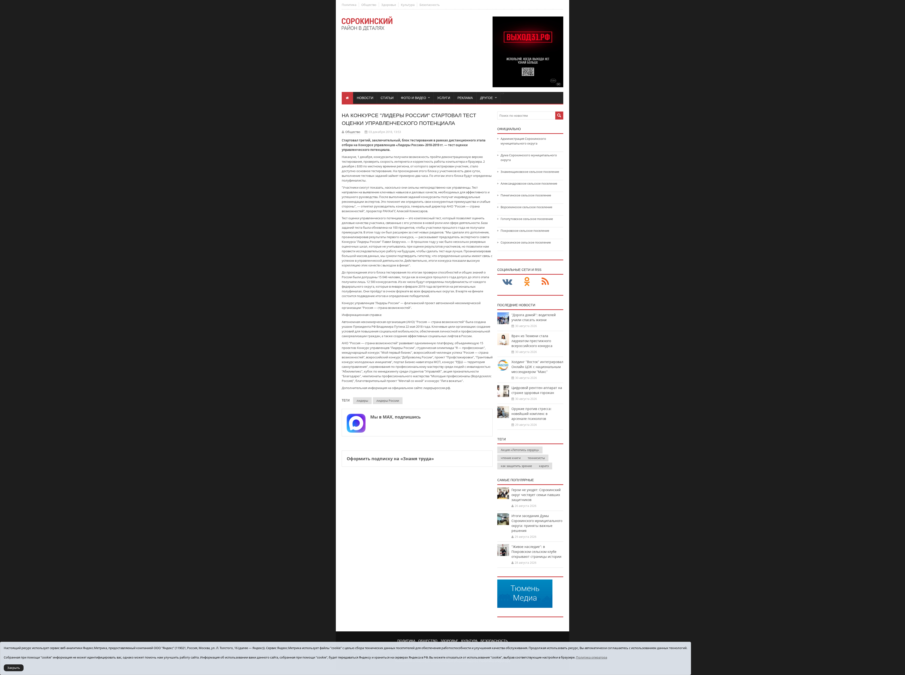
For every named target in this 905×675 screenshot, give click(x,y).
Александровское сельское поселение (529, 183)
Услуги (443, 98)
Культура (408, 5)
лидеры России (387, 400)
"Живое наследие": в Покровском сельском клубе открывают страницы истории (536, 551)
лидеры (362, 400)
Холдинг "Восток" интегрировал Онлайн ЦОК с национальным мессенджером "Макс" (537, 367)
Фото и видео (413, 98)
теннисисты (536, 458)
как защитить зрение (516, 466)
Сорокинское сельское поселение (526, 242)
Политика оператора (591, 657)
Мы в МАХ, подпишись (395, 417)
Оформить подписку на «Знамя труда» (390, 458)
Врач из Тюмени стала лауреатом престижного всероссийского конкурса (531, 341)
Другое (486, 98)
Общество (368, 5)
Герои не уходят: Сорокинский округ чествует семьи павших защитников (536, 495)
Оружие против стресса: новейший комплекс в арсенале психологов (531, 413)
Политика (349, 5)
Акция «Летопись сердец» (520, 450)
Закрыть (13, 668)
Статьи (387, 98)
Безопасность (430, 5)
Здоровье (388, 5)
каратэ (544, 466)
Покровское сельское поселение (525, 230)
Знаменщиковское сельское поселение (530, 172)
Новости (365, 98)
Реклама (465, 98)
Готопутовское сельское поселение (527, 219)
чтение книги (511, 458)
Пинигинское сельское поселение (526, 195)
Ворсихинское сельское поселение (526, 207)
